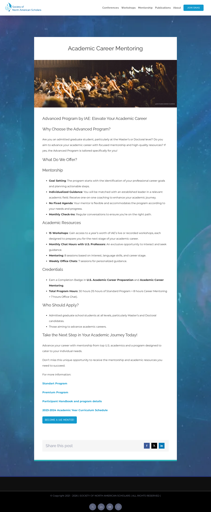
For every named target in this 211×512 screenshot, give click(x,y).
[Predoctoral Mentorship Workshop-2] (105, 61)
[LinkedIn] (161, 445)
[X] (154, 445)
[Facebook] (147, 445)
